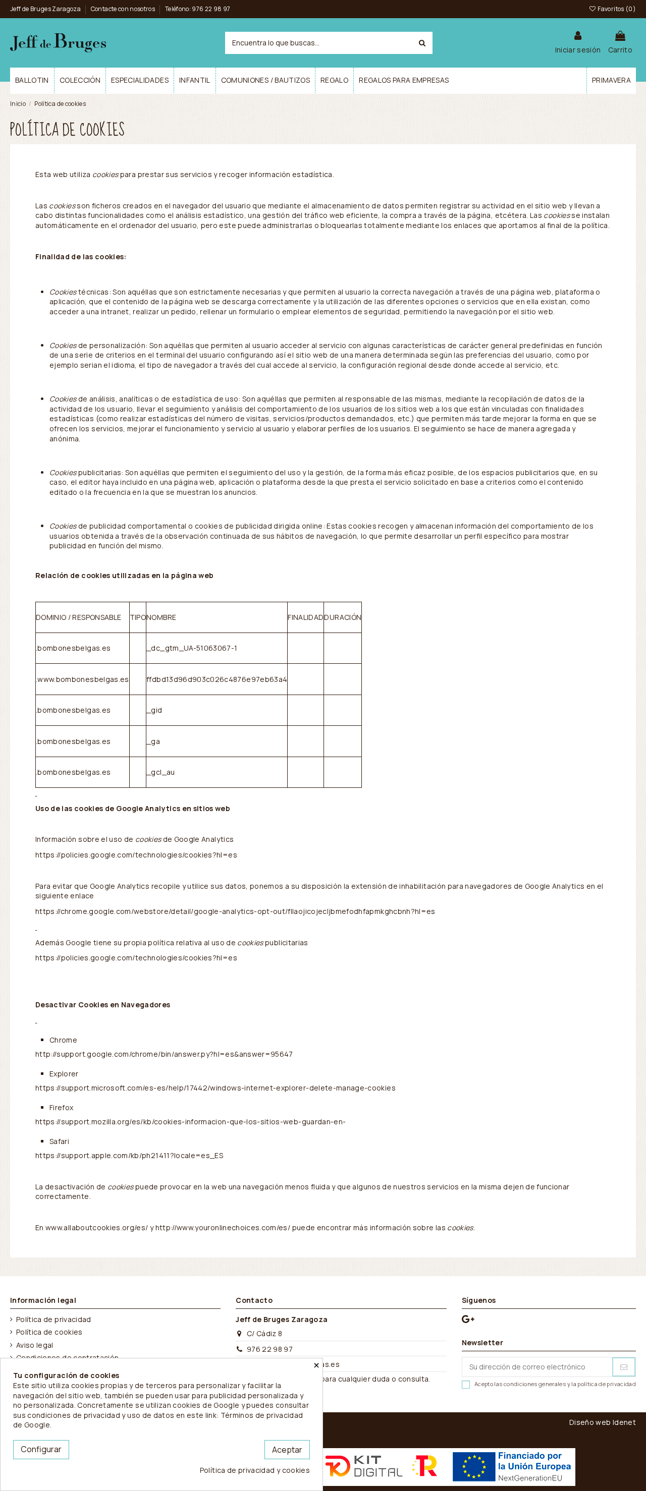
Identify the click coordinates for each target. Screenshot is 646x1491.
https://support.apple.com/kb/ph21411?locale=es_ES (129, 1155)
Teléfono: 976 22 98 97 (198, 9)
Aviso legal (34, 1345)
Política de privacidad (53, 1319)
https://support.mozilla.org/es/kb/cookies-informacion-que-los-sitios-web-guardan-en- (190, 1121)
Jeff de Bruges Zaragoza (46, 9)
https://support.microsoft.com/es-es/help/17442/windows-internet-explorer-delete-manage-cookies (215, 1088)
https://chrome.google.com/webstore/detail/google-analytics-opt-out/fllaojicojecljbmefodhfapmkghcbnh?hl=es (235, 911)
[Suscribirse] (623, 1367)
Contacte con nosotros (123, 9)
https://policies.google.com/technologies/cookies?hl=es (136, 854)
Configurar (41, 1449)
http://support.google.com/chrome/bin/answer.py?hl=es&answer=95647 (164, 1054)
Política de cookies (49, 1332)
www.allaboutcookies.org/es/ (96, 1227)
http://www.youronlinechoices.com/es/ (223, 1227)
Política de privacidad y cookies (255, 1470)
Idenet (624, 1422)
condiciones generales (535, 1384)
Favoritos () (616, 9)
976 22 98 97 (270, 1349)
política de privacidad (606, 1384)
